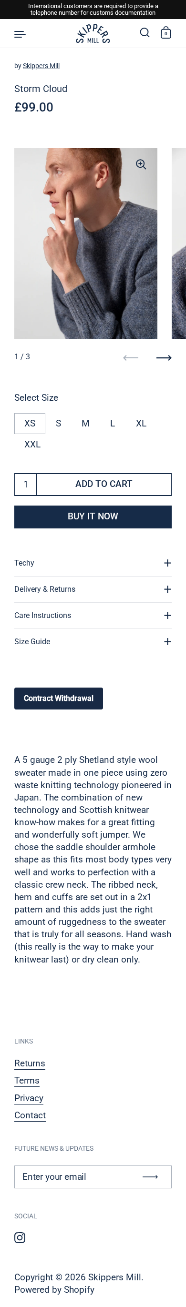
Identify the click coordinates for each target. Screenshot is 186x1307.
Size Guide (32, 641)
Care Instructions (42, 615)
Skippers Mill (41, 66)
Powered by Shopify (54, 1290)
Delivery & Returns (44, 589)
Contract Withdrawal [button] (58, 698)
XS (29, 423)
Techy (24, 562)
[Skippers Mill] (93, 33)
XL (141, 423)
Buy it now (93, 516)
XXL (32, 444)
